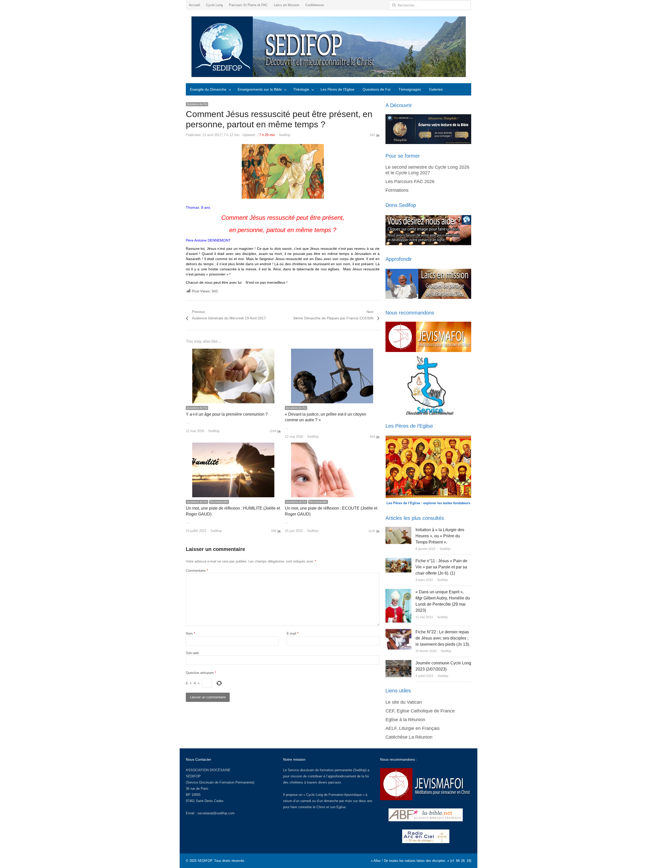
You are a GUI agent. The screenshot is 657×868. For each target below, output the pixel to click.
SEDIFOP (193, 776)
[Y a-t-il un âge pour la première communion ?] (233, 352)
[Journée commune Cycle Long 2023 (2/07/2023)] (398, 663)
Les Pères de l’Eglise (337, 89)
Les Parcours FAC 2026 (409, 181)
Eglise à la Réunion (405, 719)
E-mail (292, 633)
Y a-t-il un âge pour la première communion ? (227, 414)
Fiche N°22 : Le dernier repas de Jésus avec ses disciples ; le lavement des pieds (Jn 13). (443, 638)
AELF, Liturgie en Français (412, 728)
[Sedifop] (328, 46)
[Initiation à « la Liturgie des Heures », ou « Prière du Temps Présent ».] (398, 530)
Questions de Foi (376, 89)
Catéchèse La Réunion (408, 737)
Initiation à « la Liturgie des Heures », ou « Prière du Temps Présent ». (440, 536)
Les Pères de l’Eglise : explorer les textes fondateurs (428, 503)
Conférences (314, 5)
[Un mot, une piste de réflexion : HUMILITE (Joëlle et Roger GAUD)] (233, 445)
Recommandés (219, 501)
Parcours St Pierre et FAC (248, 5)
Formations (397, 190)
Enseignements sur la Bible (260, 89)
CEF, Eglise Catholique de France (420, 710)
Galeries (436, 89)
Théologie (301, 89)
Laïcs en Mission (286, 5)
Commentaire (197, 571)
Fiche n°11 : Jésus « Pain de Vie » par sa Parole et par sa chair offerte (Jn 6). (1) (441, 567)
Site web (192, 653)
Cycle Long (214, 5)
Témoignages (410, 89)
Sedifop (284, 135)
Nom (190, 633)
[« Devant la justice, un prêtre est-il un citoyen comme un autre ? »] (332, 352)
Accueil (194, 5)
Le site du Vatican (403, 702)
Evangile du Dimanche (208, 89)
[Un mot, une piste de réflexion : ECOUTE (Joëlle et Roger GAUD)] (332, 445)
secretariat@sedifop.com (216, 813)
